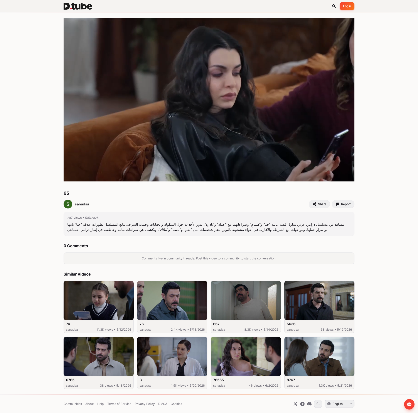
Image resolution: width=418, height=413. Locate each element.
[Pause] (71, 176)
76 (142, 324)
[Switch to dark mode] (318, 404)
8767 (291, 380)
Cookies (176, 404)
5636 (291, 324)
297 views (74, 218)
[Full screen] (346, 176)
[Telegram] (302, 404)
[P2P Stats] (326, 176)
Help (100, 404)
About (89, 404)
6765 (70, 380)
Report (346, 204)
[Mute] (90, 176)
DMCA (162, 404)
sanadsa (72, 329)
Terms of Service (119, 404)
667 (216, 324)
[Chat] (409, 404)
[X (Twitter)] (295, 404)
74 (68, 324)
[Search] (334, 6)
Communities (73, 404)
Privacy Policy (145, 404)
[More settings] (336, 176)
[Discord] (309, 404)
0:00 (81, 176)
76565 (218, 380)
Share (322, 204)
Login (347, 6)
